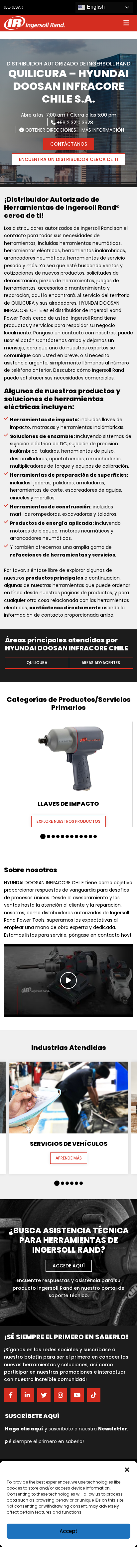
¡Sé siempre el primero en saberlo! (44, 1441)
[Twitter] (44, 1395)
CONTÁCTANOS (68, 144)
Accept (68, 1531)
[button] (127, 1469)
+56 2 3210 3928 (74, 122)
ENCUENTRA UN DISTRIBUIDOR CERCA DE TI (68, 159)
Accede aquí (69, 1265)
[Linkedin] (27, 1395)
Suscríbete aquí (32, 1416)
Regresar (10, 7)
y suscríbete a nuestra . (66, 1428)
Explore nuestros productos (68, 821)
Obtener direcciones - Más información (74, 130)
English (95, 7)
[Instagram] (60, 1395)
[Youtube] (77, 1395)
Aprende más (69, 1158)
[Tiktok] (93, 1395)
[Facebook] (10, 1395)
